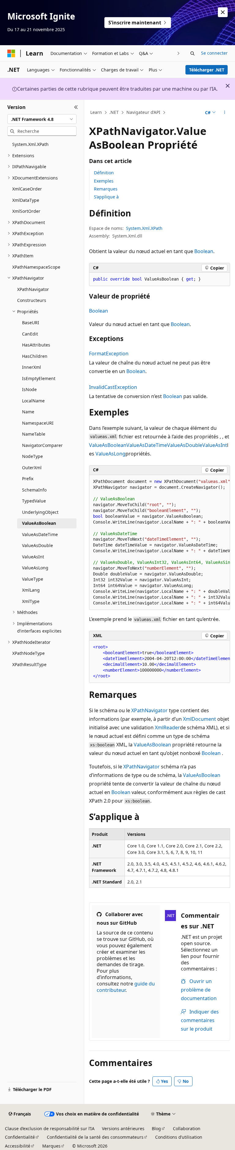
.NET (114, 112)
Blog (156, 1128)
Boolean (203, 251)
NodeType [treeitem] (32, 456)
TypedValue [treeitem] (34, 501)
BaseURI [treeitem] (30, 322)
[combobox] (41, 119)
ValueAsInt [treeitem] (33, 557)
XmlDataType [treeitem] (25, 200)
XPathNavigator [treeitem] (33, 289)
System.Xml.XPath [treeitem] (30, 144)
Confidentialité (20, 1137)
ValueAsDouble (184, 445)
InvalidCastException (113, 387)
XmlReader (167, 727)
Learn (96, 112)
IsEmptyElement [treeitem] (38, 378)
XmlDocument (199, 719)
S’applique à (106, 197)
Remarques (106, 189)
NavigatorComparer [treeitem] (42, 445)
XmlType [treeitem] (30, 601)
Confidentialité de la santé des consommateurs (95, 1137)
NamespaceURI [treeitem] (38, 423)
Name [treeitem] (28, 412)
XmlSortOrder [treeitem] (26, 211)
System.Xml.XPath (144, 228)
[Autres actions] (224, 113)
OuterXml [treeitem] (32, 467)
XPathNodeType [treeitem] (28, 653)
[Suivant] (178, 53)
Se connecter (214, 53)
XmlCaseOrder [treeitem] (27, 189)
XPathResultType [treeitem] (29, 664)
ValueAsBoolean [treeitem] (39, 523)
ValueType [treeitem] (32, 579)
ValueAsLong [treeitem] (35, 568)
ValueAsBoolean (107, 445)
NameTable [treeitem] (33, 434)
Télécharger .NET (206, 70)
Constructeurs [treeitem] (31, 300)
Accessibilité (17, 1146)
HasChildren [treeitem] (34, 356)
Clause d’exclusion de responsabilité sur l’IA (50, 1128)
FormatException (109, 353)
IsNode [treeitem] (29, 389)
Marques (51, 1146)
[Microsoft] (11, 53)
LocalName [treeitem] (33, 401)
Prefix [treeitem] (27, 478)
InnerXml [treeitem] (31, 367)
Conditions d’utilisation (178, 1137)
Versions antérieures (123, 1128)
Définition (104, 173)
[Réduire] (76, 107)
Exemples (104, 181)
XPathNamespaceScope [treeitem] (36, 267)
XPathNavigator (149, 710)
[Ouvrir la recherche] (192, 53)
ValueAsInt (214, 445)
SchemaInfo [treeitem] (34, 490)
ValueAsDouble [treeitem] (37, 545)
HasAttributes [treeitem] (36, 345)
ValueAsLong (110, 453)
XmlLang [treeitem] (31, 590)
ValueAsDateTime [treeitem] (40, 534)
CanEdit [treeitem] (30, 334)
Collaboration (186, 1128)
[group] (159, 542)
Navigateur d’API (143, 112)
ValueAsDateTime (146, 445)
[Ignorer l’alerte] (223, 12)
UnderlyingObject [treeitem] (40, 512)
